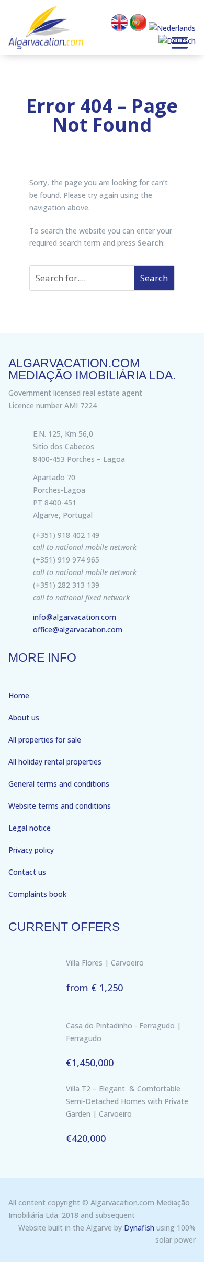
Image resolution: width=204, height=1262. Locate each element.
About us (23, 718)
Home (18, 696)
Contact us (27, 872)
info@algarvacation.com (74, 617)
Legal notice (29, 828)
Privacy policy (31, 850)
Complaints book (37, 894)
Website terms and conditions (59, 806)
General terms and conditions (58, 784)
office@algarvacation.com (77, 629)
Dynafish (139, 1228)
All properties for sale (44, 740)
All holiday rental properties (54, 762)
